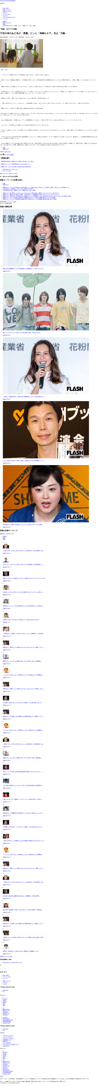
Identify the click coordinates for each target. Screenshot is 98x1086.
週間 (4, 538)
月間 (4, 539)
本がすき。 (6, 1015)
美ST (4, 1005)
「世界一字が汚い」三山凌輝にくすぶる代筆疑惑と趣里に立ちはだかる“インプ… (24, 840)
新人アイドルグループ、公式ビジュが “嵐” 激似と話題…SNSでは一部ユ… (22, 332)
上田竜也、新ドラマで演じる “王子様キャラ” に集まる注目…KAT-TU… (21, 619)
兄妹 (4, 183)
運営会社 (5, 1041)
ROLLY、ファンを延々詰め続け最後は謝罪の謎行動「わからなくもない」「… (23, 771)
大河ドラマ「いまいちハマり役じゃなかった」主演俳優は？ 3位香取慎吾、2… (23, 564)
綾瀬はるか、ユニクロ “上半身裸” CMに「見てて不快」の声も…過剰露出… (22, 661)
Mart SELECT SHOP (8, 1020)
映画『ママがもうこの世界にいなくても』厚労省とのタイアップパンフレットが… (24, 578)
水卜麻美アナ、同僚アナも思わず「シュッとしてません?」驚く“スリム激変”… (23, 524)
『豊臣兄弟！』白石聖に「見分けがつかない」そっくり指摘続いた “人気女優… (23, 633)
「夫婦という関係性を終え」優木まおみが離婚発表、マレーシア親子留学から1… (24, 396)
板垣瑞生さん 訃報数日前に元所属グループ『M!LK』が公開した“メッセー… (23, 813)
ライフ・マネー (7, 14)
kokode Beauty (6, 1018)
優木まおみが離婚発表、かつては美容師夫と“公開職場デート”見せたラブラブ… (23, 268)
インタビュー (8, 11)
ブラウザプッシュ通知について (11, 1044)
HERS (4, 1002)
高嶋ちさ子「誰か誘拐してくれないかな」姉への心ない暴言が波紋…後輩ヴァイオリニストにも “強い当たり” (31, 193)
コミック (5, 18)
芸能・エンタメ (7, 9)
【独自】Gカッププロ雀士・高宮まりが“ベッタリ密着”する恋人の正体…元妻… (23, 937)
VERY (4, 1000)
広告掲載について (7, 1039)
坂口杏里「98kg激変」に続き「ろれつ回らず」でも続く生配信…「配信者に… (23, 909)
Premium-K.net (6, 1009)
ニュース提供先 (7, 1042)
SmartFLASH (6, 1013)
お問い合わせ (6, 1045)
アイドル (5, 17)
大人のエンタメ (11, 17)
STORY (5, 1001)
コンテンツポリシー (8, 1036)
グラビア (5, 15)
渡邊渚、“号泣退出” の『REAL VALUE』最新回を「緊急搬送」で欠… (21, 951)
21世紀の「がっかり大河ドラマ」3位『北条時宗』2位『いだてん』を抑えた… (23, 592)
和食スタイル (6, 1010)
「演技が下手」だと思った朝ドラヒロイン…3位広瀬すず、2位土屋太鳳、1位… (23, 550)
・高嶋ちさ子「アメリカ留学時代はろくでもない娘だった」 (15, 164)
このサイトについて (8, 1035)
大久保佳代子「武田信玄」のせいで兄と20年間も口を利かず (18, 189)
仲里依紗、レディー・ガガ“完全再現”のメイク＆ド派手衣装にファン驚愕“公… (23, 605)
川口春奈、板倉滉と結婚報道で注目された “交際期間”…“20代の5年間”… (21, 895)
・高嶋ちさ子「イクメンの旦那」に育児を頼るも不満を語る (15, 166)
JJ (3, 997)
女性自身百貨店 (7, 1021)
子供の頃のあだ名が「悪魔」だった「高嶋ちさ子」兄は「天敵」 (19, 190)
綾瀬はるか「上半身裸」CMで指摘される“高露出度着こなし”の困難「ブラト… (23, 716)
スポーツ (5, 12)
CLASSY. (5, 998)
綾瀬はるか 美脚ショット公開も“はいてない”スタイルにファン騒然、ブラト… (23, 647)
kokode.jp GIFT (6, 1022)
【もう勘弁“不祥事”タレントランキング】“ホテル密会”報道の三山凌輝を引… (23, 785)
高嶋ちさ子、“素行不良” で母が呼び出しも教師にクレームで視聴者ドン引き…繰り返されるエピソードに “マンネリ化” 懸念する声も (37, 196)
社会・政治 (6, 8)
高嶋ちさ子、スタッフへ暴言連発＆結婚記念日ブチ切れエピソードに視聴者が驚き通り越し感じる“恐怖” (30, 199)
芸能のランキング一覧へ (6, 956)
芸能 (4, 11)
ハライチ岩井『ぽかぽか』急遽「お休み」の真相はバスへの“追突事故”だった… (23, 460)
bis (3, 1008)
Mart (4, 1004)
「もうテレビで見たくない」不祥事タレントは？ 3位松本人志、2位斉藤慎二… (23, 675)
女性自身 (5, 1012)
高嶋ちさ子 (6, 184)
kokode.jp (5, 1017)
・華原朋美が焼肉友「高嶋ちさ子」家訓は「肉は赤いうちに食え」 (17, 161)
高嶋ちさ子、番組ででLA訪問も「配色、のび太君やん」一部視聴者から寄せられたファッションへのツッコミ (31, 194)
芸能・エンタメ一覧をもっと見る (8, 173)
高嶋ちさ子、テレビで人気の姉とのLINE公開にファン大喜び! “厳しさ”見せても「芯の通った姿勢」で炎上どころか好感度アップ (36, 187)
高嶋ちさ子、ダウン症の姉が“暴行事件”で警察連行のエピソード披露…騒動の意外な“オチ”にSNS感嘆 (29, 197)
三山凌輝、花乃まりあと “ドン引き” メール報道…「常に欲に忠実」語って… (22, 702)
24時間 (4, 536)
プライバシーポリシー (8, 1038)
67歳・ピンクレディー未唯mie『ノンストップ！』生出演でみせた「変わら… (22, 799)
